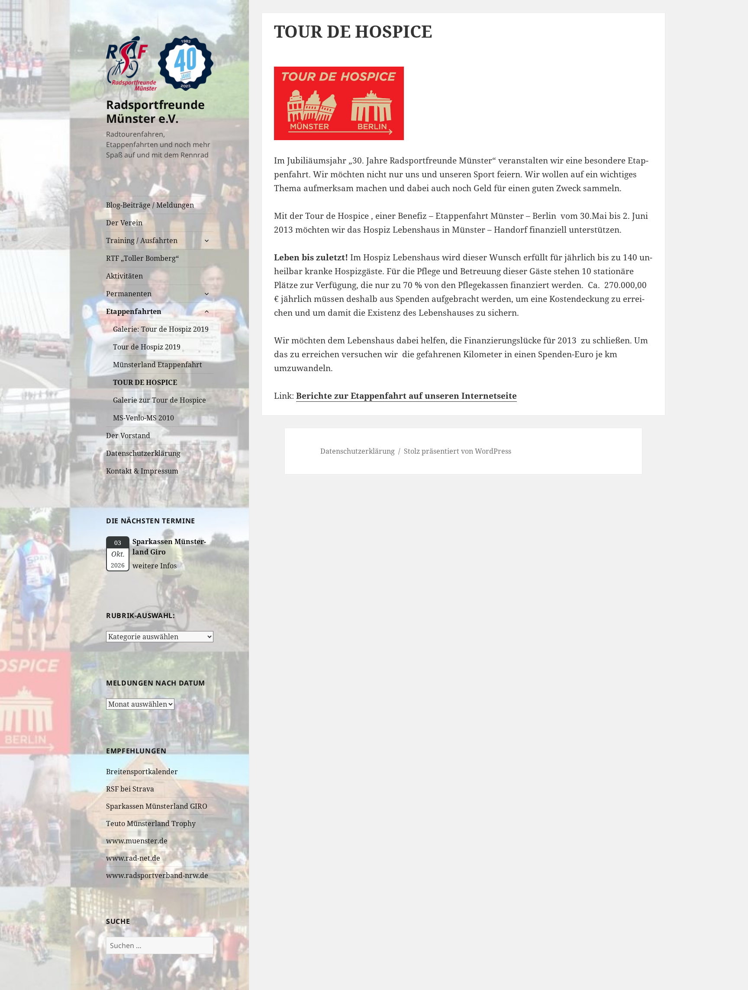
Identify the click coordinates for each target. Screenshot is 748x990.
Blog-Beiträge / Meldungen (150, 205)
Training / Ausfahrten (141, 240)
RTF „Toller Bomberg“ (142, 258)
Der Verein (124, 222)
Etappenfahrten (133, 311)
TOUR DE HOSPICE (145, 382)
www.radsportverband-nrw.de (157, 875)
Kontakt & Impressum (142, 471)
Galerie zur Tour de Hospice (159, 400)
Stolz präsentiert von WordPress (457, 451)
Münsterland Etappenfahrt (157, 364)
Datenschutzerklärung (143, 453)
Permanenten (129, 293)
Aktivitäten (124, 276)
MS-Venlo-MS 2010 (143, 418)
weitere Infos (154, 565)
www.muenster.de (137, 841)
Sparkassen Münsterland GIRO (156, 806)
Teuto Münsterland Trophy (151, 823)
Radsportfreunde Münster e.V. (155, 111)
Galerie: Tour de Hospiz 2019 (161, 329)
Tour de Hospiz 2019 (147, 347)
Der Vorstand (128, 435)
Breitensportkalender (142, 771)
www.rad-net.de (133, 858)
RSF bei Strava (130, 789)
